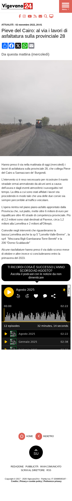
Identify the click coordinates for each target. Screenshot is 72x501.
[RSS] (35, 16)
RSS (49, 470)
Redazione (17, 466)
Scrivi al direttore (33, 470)
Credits (14, 481)
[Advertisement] (36, 390)
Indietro (48, 436)
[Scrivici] (40, 16)
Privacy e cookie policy (31, 481)
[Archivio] (45, 16)
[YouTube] (30, 16)
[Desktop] (51, 16)
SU (36, 454)
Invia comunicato (50, 466)
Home (29, 436)
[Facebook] (20, 16)
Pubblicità (31, 466)
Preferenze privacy (52, 481)
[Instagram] (24, 16)
